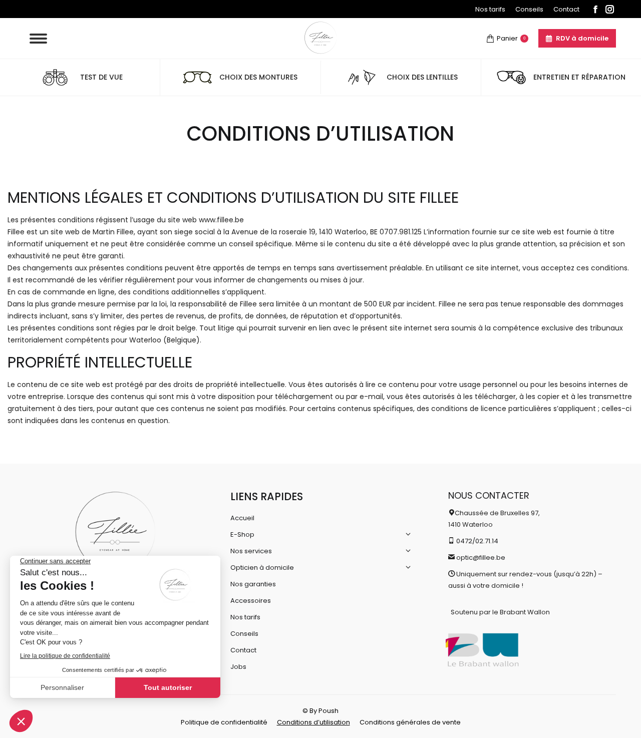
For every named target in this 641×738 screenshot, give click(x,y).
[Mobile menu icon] (38, 39)
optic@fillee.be (480, 557)
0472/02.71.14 (477, 541)
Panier (511, 38)
